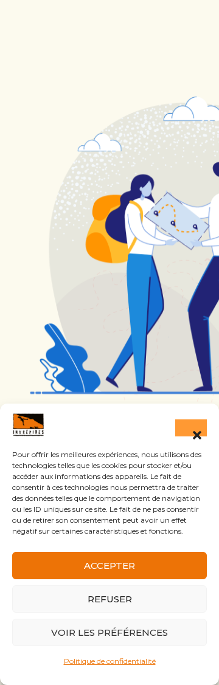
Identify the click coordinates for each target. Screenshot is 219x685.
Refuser (110, 599)
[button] (191, 427)
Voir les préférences (109, 632)
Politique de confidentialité (110, 661)
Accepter (109, 565)
